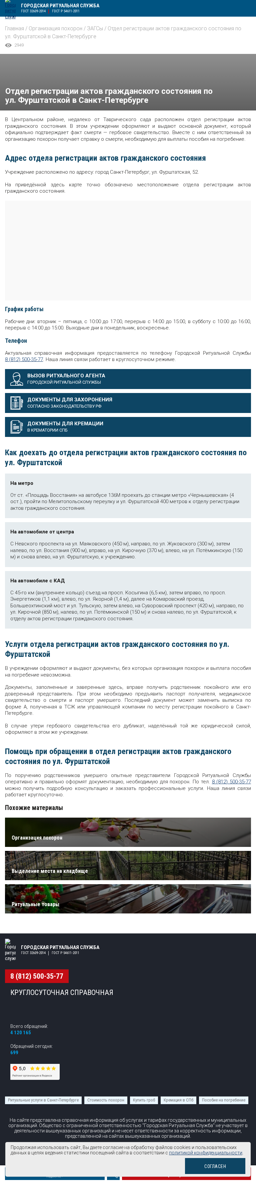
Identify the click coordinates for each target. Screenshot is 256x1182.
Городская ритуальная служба (60, 6)
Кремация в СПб (178, 1099)
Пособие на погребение (223, 1099)
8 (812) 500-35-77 (24, 359)
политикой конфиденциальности (205, 1152)
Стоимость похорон (105, 1099)
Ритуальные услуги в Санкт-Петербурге (43, 1099)
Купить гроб (144, 1099)
